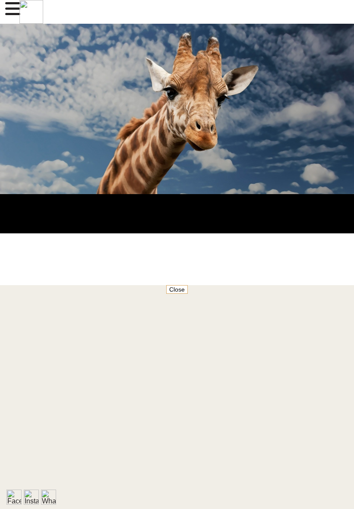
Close (177, 289)
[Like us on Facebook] (14, 497)
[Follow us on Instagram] (31, 497)
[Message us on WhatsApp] (48, 497)
